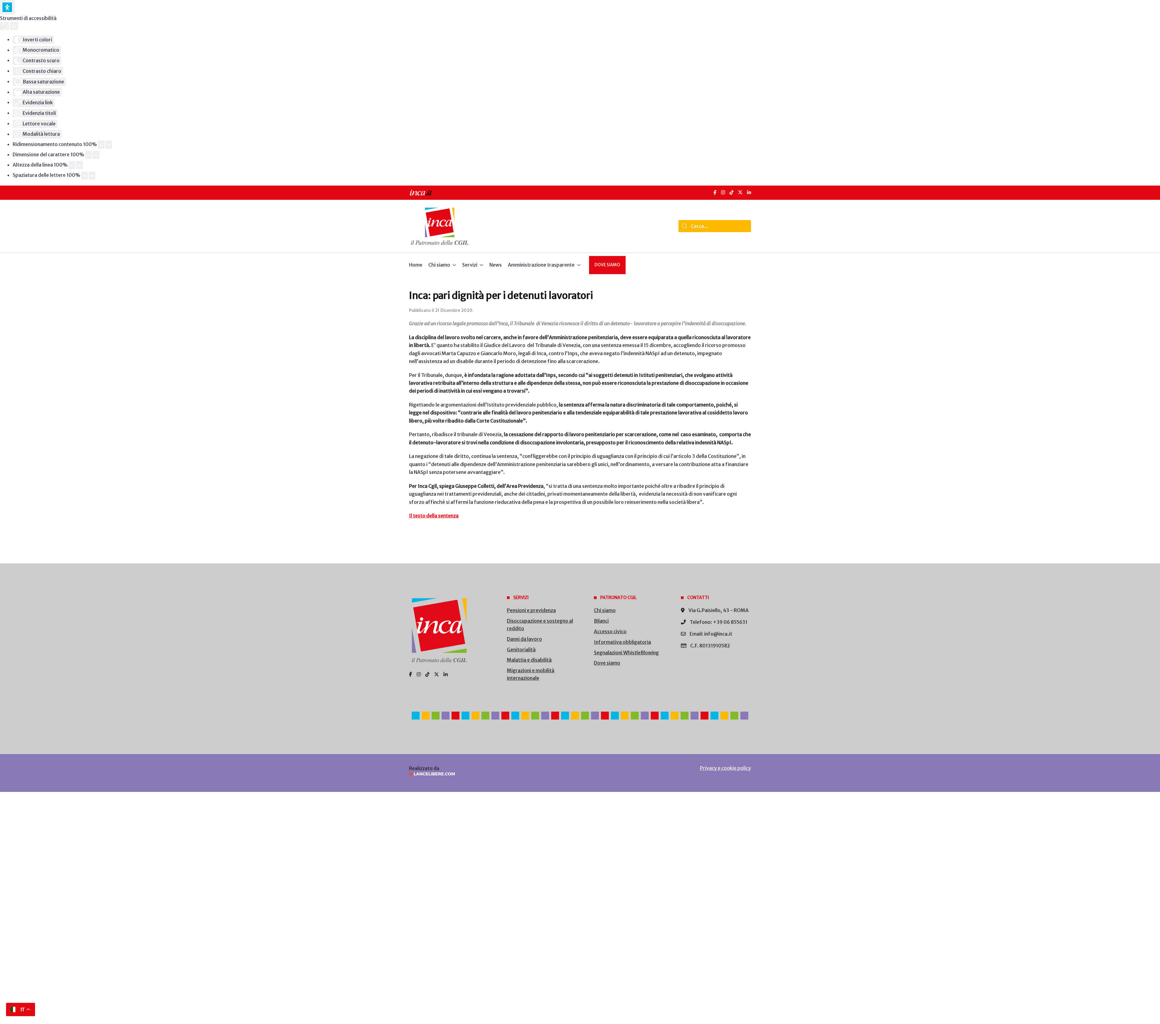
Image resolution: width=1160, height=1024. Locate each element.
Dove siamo (607, 264)
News (495, 265)
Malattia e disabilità (529, 660)
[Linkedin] (445, 674)
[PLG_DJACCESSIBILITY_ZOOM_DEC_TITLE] (101, 145)
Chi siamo (605, 610)
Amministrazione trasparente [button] (541, 265)
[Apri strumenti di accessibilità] (7, 7)
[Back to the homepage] (439, 226)
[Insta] (419, 674)
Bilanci (601, 621)
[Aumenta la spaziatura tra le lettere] (92, 176)
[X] (740, 192)
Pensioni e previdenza (531, 610)
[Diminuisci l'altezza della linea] (72, 165)
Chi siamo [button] (439, 265)
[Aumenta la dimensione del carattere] (96, 155)
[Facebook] (715, 192)
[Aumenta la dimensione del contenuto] (108, 145)
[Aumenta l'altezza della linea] (79, 165)
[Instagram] (723, 192)
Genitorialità (521, 649)
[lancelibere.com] (489, 774)
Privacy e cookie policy (725, 768)
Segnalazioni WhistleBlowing (626, 653)
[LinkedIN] (749, 192)
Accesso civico (610, 631)
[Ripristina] (4, 26)
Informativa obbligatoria (622, 642)
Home (415, 265)
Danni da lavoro (524, 639)
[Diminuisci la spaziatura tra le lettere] (84, 176)
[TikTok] (731, 192)
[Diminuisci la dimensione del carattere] (88, 155)
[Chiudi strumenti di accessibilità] (14, 26)
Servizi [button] (469, 265)
